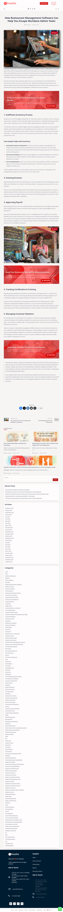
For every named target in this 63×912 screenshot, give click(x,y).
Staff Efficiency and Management (13, 822)
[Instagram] (32, 9)
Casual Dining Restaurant (11, 599)
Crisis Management (10, 610)
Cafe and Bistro (9, 591)
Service (7, 811)
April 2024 (7, 549)
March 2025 (8, 525)
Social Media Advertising (11, 815)
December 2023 (9, 557)
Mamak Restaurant (10, 717)
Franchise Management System (13, 676)
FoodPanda (8, 674)
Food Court (8, 661)
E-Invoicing (8, 631)
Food (6, 659)
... (34, 450)
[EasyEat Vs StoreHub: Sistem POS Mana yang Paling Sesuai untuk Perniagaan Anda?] (31, 460)
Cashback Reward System (11, 597)
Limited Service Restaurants (12, 708)
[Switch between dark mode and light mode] (56, 9)
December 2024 (9, 531)
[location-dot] (9, 877)
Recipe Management (10, 758)
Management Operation (11, 721)
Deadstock (8, 621)
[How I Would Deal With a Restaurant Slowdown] (17, 437)
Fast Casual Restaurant (11, 651)
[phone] (9, 895)
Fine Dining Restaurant (11, 657)
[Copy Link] (34, 408)
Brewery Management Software (13, 584)
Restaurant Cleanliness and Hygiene (14, 764)
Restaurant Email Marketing (12, 766)
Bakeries (7, 578)
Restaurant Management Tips (13, 779)
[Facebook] (28, 9)
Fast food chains (9, 653)
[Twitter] (30, 9)
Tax (6, 832)
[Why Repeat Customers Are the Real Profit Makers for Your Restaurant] (45, 437)
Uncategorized (9, 843)
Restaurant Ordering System (12, 783)
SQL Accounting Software (11, 817)
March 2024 (8, 551)
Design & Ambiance (10, 625)
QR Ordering (8, 751)
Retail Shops (8, 796)
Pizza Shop (8, 745)
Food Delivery (8, 663)
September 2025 (9, 512)
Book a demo (44, 3)
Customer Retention (10, 616)
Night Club (8, 740)
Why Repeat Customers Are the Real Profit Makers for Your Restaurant (23, 492)
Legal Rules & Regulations (12, 704)
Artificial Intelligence (10, 576)
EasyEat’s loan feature (10, 640)
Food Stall (7, 670)
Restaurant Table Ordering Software (14, 790)
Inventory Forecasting (10, 695)
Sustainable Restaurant (11, 828)
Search (6, 477)
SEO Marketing (9, 809)
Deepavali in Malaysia (10, 623)
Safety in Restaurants (10, 800)
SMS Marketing (9, 813)
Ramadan (7, 755)
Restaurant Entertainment (12, 768)
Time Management (10, 839)
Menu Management (10, 725)
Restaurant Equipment (11, 770)
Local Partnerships (10, 710)
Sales (6, 805)
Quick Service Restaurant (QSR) (13, 753)
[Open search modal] (4, 9)
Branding (7, 582)
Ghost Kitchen (8, 683)
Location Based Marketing (12, 713)
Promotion (8, 747)
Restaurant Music (9, 781)
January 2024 (8, 555)
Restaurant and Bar (10, 762)
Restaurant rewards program (12, 785)
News (6, 736)
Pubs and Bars (9, 749)
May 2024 (7, 546)
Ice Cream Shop (9, 691)
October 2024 (8, 536)
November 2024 (9, 534)
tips (6, 841)
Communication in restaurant (12, 608)
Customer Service (9, 618)
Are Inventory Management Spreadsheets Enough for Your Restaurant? (23, 498)
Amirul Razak (28, 24)
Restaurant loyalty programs (12, 777)
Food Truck (8, 672)
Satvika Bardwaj (8, 453)
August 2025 (8, 514)
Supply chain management (12, 826)
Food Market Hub (9, 668)
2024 (6, 571)
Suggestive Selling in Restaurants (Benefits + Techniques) (20, 496)
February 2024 (9, 553)
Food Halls (8, 665)
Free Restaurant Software (12, 678)
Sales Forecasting (9, 807)
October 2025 (8, 510)
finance (7, 655)
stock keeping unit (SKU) (11, 824)
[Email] (31, 408)
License (7, 706)
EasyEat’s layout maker (11, 638)
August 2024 (8, 540)
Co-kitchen (8, 603)
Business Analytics (10, 588)
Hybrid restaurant (9, 689)
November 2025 (9, 508)
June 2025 (7, 519)
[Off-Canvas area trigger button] (58, 9)
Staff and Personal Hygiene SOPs (13, 820)
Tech (6, 835)
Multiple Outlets (9, 734)
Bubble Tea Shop (9, 586)
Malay (6, 715)
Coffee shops (8, 606)
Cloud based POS (9, 601)
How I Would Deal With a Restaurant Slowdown (17, 489)
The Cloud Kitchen (10, 837)
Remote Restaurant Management (13, 760)
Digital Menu (8, 627)
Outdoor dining (9, 743)
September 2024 (9, 538)
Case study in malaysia (11, 595)
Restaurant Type (9, 792)
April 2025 (7, 523)
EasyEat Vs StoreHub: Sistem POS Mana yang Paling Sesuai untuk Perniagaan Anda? (29, 467)
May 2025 (7, 521)
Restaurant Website (10, 794)
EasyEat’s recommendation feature (14, 644)
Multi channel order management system (16, 728)
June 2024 (7, 544)
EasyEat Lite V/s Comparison (12, 633)
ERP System (8, 648)
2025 (6, 573)
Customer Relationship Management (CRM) (16, 614)
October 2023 (8, 561)
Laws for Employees (10, 702)
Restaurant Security (10, 787)
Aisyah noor (36, 453)
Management (8, 719)
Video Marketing (9, 845)
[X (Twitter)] (24, 408)
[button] (53, 3)
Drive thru (7, 629)
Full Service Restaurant (11, 680)
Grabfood (7, 685)
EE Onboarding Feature (11, 646)
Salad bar (7, 802)
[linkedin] (34, 9)
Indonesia (7, 693)
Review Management (10, 798)
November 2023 (9, 559)
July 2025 (7, 516)
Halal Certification (9, 687)
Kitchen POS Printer (10, 700)
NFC (6, 738)
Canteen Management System (13, 593)
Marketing (8, 723)
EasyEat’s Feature (9, 636)
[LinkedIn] (27, 408)
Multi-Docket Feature (10, 732)
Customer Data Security (11, 612)
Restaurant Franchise (10, 775)
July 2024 (7, 542)
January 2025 (8, 529)
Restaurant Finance (10, 773)
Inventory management (11, 698)
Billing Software (9, 580)
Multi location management (12, 730)
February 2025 (9, 527)
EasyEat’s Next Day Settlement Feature (15, 642)
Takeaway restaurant (10, 830)
